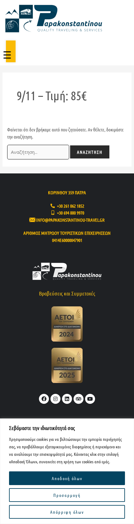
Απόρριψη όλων (67, 512)
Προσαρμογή (67, 495)
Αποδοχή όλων (67, 478)
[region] (67, 471)
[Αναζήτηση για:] (38, 152)
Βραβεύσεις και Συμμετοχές (67, 293)
